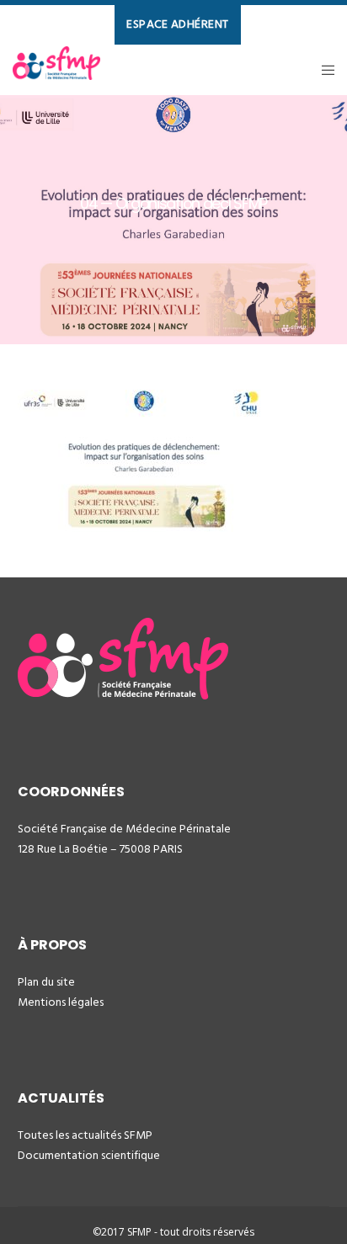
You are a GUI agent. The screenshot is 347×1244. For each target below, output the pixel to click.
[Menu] (323, 70)
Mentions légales (61, 1002)
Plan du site (46, 981)
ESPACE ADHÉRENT (177, 24)
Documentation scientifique (89, 1155)
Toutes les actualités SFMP (85, 1135)
